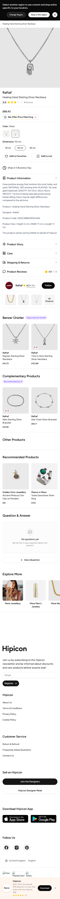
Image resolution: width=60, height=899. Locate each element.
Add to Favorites (17, 156)
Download (44, 888)
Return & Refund (11, 744)
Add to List (46, 156)
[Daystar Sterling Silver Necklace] (16, 337)
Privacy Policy (9, 714)
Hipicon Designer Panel (30, 790)
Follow (48, 285)
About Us (7, 702)
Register (8, 683)
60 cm (32, 148)
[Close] (55, 888)
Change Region (16, 15)
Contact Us (8, 755)
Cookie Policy (9, 719)
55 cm (8, 148)
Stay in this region (39, 15)
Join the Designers (30, 781)
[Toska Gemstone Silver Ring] (44, 476)
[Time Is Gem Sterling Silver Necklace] (44, 337)
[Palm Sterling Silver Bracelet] (16, 400)
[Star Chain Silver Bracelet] (44, 400)
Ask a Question (32, 560)
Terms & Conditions (12, 708)
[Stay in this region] (54, 14)
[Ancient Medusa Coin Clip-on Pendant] (16, 476)
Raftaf (7, 92)
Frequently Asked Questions (17, 750)
